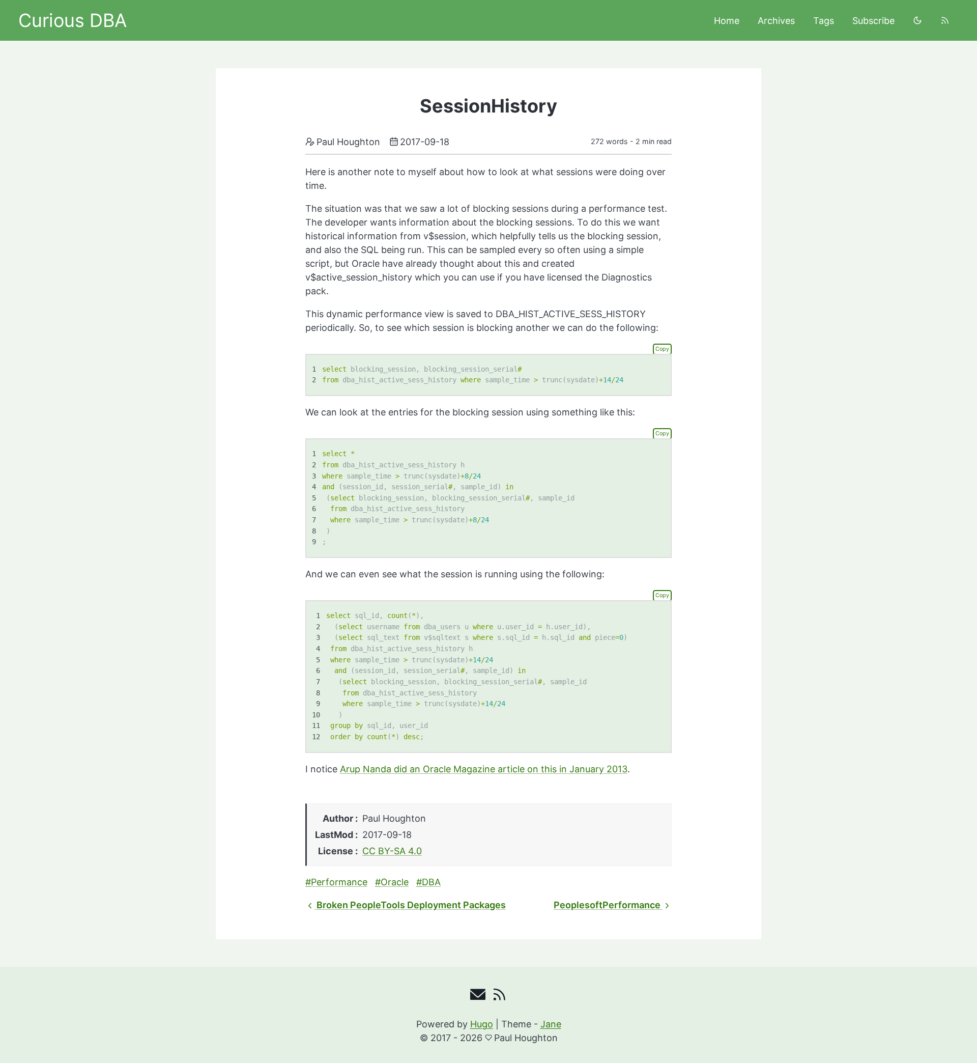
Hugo (481, 1024)
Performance (339, 882)
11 (316, 725)
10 (316, 715)
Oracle (395, 882)
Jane (550, 1024)
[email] (478, 997)
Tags (823, 20)
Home (726, 20)
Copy (662, 349)
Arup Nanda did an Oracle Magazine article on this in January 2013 (483, 769)
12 (316, 737)
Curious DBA (72, 20)
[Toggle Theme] (917, 20)
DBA (431, 882)
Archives (776, 20)
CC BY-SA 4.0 (392, 851)
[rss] (945, 20)
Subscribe (873, 20)
